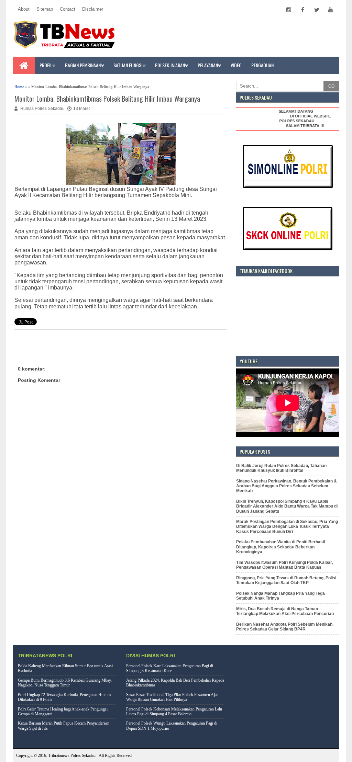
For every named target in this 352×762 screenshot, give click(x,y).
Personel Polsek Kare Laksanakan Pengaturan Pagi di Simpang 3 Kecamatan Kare (169, 668)
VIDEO (236, 65)
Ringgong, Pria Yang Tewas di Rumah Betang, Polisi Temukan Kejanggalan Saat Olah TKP (286, 580)
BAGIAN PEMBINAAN (83, 65)
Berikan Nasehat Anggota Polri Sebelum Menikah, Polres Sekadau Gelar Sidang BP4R (284, 627)
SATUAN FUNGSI (127, 65)
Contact (67, 9)
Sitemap (44, 9)
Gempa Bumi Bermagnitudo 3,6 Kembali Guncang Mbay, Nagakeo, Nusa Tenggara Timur (65, 682)
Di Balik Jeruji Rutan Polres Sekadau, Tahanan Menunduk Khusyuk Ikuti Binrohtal (281, 468)
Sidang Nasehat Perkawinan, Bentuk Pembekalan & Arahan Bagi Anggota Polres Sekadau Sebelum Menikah (286, 486)
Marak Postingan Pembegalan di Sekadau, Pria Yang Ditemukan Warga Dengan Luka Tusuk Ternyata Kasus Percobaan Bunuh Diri (287, 526)
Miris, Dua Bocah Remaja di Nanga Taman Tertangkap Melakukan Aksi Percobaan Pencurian (285, 611)
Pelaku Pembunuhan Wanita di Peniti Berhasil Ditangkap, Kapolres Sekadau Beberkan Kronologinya (280, 546)
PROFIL (46, 65)
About (24, 9)
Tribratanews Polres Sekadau (72, 755)
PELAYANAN (208, 65)
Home (19, 86)
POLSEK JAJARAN (170, 65)
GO (331, 86)
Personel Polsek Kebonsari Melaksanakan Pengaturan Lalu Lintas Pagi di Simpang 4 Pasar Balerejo (174, 711)
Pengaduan (262, 65)
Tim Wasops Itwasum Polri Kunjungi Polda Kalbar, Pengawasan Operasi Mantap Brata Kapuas (284, 565)
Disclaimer (92, 9)
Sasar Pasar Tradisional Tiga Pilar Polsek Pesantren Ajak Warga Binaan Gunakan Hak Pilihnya (172, 697)
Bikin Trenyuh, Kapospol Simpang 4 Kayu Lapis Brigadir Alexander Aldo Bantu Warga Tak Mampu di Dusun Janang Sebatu (287, 506)
